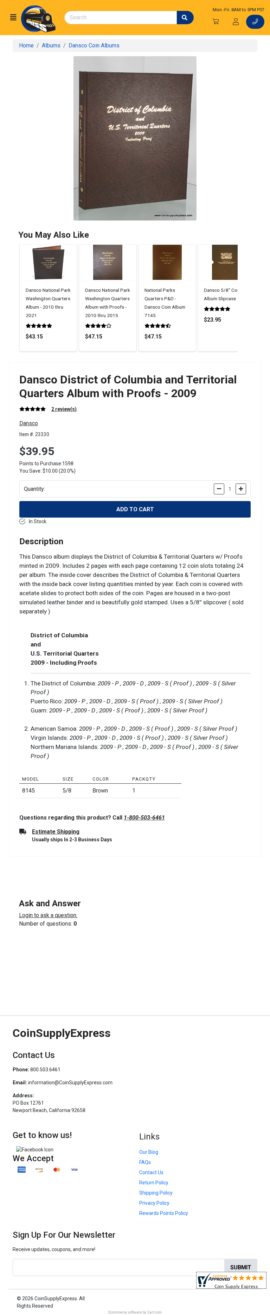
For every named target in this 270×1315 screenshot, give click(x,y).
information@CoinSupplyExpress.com (70, 1082)
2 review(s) (64, 409)
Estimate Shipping (55, 831)
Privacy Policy (154, 1203)
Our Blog (148, 1152)
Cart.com (154, 1312)
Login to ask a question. (48, 915)
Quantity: (34, 489)
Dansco (28, 423)
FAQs (145, 1162)
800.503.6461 (45, 1069)
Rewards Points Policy (163, 1213)
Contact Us (151, 1172)
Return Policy (153, 1182)
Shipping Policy (156, 1193)
